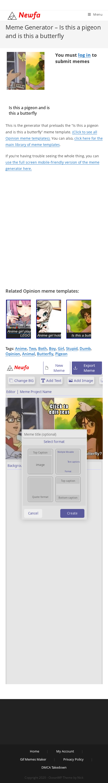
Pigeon (61, 353)
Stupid (72, 348)
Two (32, 348)
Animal (28, 353)
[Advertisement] (54, 231)
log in (84, 55)
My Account (65, 751)
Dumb (85, 348)
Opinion (13, 353)
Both (42, 348)
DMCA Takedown (54, 767)
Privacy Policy (73, 759)
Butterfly (45, 353)
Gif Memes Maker (33, 759)
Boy (52, 348)
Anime (21, 348)
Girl (61, 348)
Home (34, 751)
